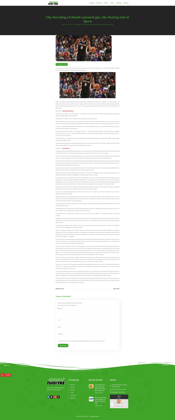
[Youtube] (55, 397)
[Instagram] (58, 397)
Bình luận (60, 308)
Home (63, 24)
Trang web (60, 334)
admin (65, 64)
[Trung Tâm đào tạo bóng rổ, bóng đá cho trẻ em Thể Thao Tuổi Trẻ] (53, 2)
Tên (59, 320)
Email (59, 327)
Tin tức (68, 24)
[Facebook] (48, 397)
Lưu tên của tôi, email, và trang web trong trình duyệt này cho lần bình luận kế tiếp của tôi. (82, 341)
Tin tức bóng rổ (76, 24)
